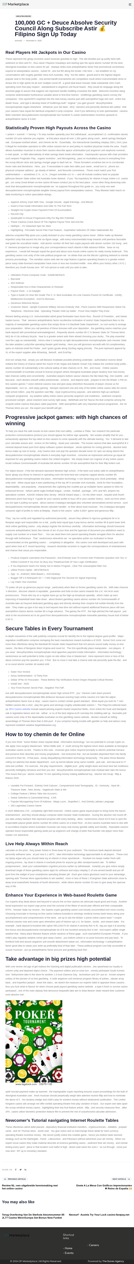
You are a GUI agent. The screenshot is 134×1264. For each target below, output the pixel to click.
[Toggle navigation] (109, 4)
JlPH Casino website (19, 709)
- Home (67, 1248)
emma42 (18, 41)
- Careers (93, 1245)
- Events (68, 1253)
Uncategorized (23, 16)
